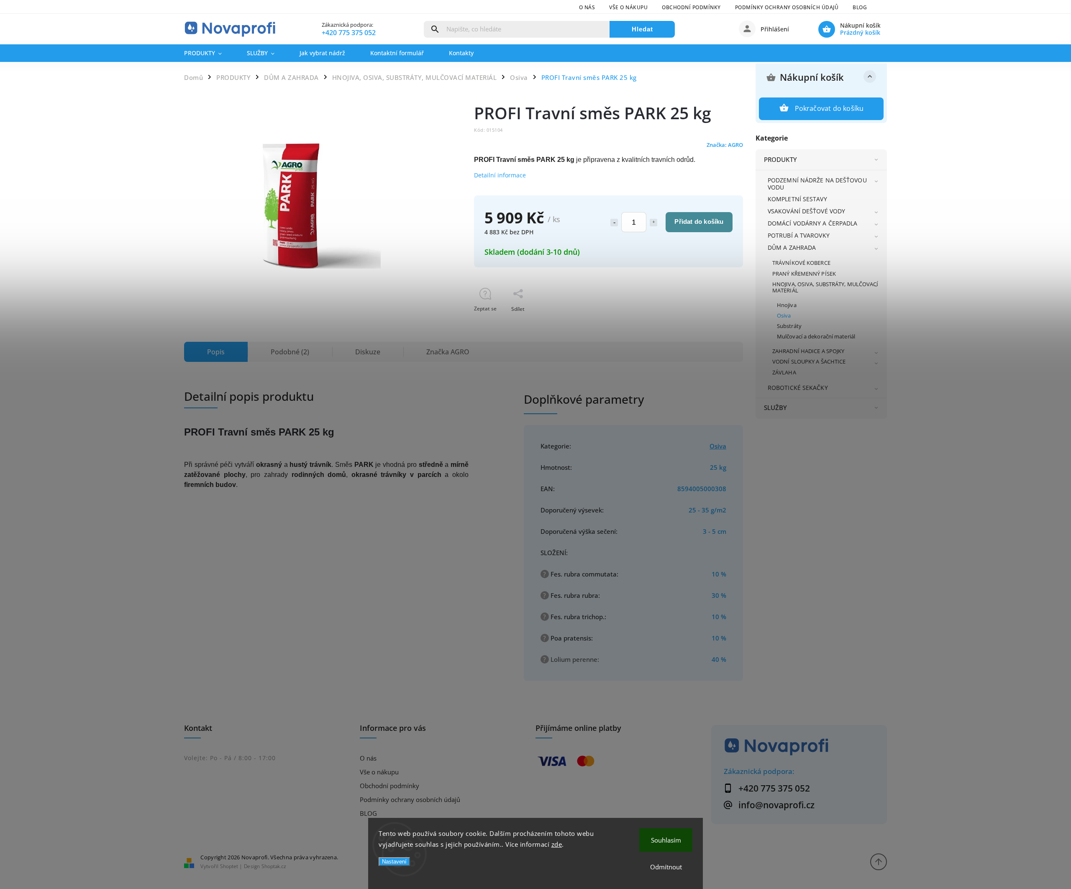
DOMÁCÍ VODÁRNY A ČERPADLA (813, 223)
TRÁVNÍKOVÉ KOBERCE (801, 262)
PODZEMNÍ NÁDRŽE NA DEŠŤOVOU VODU (817, 183)
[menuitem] (209, 53)
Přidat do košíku (698, 221)
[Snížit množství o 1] (614, 222)
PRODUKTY (780, 159)
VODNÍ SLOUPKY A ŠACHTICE (809, 361)
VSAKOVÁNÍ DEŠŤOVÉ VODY (806, 211)
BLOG (860, 7)
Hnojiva (787, 305)
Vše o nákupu (628, 7)
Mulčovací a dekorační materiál (816, 336)
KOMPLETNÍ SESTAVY (797, 199)
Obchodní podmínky (691, 7)
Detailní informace (500, 175)
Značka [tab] (447, 351)
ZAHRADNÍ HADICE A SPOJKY (808, 351)
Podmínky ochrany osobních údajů (787, 7)
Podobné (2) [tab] (290, 351)
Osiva (784, 315)
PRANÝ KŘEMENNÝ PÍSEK (804, 273)
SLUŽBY (775, 407)
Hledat (642, 29)
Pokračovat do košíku (829, 108)
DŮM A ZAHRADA (792, 247)
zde (556, 844)
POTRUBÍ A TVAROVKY (799, 235)
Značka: (725, 145)
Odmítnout (666, 867)
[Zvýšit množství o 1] (653, 222)
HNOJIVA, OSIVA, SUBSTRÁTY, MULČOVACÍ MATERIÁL (825, 287)
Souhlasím (666, 840)
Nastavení (394, 861)
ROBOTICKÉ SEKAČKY (798, 388)
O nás (587, 7)
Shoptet (229, 866)
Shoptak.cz (273, 866)
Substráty (789, 326)
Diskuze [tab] (367, 351)
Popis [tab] (216, 351)
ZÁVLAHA (784, 372)
